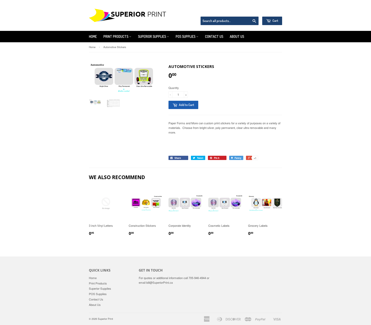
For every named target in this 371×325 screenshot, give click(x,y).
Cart (275, 21)
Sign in (250, 11)
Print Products (116, 36)
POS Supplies (186, 36)
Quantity (173, 88)
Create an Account (271, 11)
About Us (237, 36)
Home (93, 36)
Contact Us (214, 36)
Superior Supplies (152, 36)
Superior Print (105, 319)
